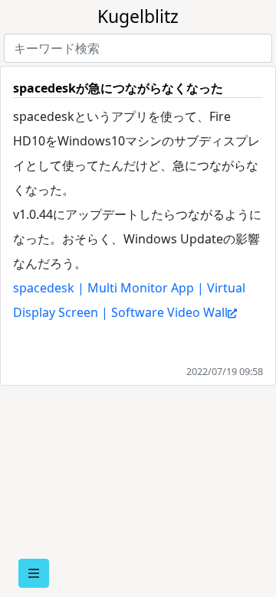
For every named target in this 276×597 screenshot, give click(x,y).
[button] (33, 573)
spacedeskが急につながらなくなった (118, 88)
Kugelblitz (138, 16)
